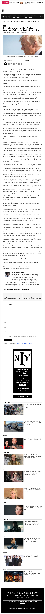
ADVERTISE (37, 599)
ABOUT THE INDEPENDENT (10, 599)
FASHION (22, 17)
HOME (10, 15)
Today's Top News (22, 396)
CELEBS (28, 15)
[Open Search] (42, 16)
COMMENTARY (14, 15)
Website (5, 331)
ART (32, 15)
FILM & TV (37, 595)
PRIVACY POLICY (25, 599)
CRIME (5, 25)
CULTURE (24, 15)
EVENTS (26, 17)
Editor (24, 373)
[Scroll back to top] (22, 606)
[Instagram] (6, 17)
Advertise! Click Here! (22, 375)
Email (5, 327)
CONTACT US (18, 599)
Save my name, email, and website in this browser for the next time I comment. (20, 336)
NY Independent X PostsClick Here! (22, 389)
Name (5, 322)
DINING (30, 17)
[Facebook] (3, 17)
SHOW (14, 17)
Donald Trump (10, 289)
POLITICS (20, 15)
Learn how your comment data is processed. (24, 343)
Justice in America (17, 289)
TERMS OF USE (31, 599)
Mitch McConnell (25, 289)
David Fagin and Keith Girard (9, 32)
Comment (6, 309)
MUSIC (35, 15)
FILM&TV (18, 17)
